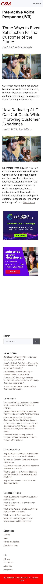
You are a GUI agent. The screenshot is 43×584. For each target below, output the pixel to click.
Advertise (7, 566)
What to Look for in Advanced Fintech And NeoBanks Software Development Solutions (20, 474)
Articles (6, 535)
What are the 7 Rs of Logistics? (17, 515)
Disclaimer (7, 569)
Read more (29, 202)
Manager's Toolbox (11, 542)
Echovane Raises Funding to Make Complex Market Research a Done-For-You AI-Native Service (20, 437)
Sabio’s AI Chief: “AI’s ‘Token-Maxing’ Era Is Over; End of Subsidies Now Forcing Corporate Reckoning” (20, 365)
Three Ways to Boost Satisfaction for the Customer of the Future (21, 34)
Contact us (8, 562)
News (5, 538)
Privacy (6, 559)
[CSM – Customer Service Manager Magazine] (6, 3)
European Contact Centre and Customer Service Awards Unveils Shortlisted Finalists (21, 405)
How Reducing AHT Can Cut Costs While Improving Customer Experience (21, 116)
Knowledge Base (10, 545)
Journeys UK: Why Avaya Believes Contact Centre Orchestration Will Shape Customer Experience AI (21, 380)
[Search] (36, 341)
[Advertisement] (21, 305)
